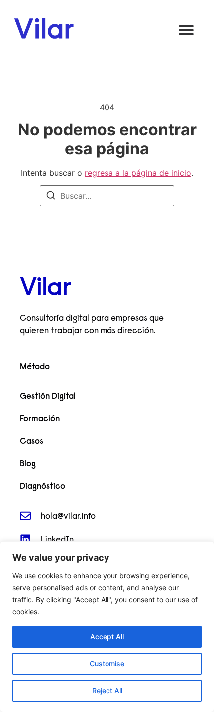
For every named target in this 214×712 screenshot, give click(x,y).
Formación (40, 419)
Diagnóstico (42, 486)
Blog (28, 464)
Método (35, 367)
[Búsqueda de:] (107, 195)
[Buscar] (51, 196)
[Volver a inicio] (44, 28)
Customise (107, 663)
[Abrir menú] (186, 30)
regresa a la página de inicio (138, 173)
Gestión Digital (48, 396)
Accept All (107, 636)
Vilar (45, 289)
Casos (31, 441)
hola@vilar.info (68, 516)
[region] (107, 626)
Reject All (107, 690)
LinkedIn (57, 540)
